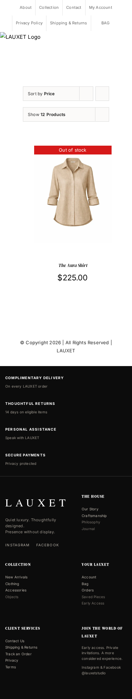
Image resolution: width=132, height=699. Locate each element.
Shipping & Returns (21, 647)
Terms (10, 667)
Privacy (11, 660)
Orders (88, 590)
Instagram (17, 545)
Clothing (12, 584)
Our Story (90, 509)
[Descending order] (102, 93)
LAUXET (66, 350)
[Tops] (73, 194)
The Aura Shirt (72, 265)
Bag (85, 584)
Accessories (15, 590)
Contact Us (14, 641)
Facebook (47, 545)
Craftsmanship (94, 515)
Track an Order (18, 654)
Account (89, 577)
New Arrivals (16, 577)
